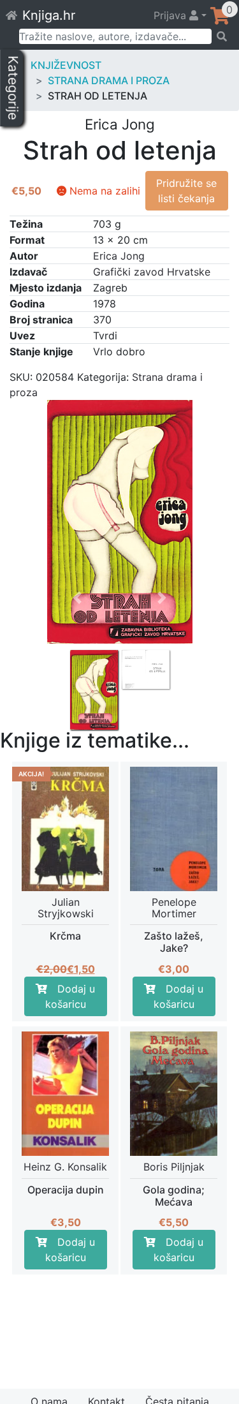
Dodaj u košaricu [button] (70, 996)
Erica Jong (119, 255)
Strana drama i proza (109, 80)
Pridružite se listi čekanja (186, 191)
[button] (77, 644)
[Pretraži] (221, 36)
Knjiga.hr (48, 15)
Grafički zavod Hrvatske (151, 271)
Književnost (66, 65)
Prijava (171, 15)
